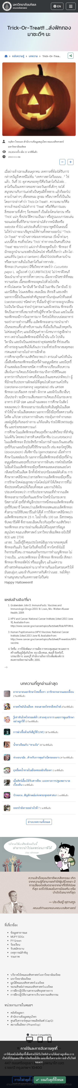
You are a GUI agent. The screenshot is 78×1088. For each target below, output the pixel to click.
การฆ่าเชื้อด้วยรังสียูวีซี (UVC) (28, 732)
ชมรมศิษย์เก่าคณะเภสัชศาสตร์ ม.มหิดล (32, 986)
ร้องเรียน (15, 944)
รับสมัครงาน (17, 948)
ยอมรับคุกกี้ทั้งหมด (51, 1080)
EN (58, 6)
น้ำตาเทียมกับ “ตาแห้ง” (26, 744)
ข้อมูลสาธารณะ (19, 932)
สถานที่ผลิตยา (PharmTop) (25, 1024)
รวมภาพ (15, 956)
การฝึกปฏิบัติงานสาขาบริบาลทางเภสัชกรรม (34, 994)
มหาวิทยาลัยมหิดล (21, 978)
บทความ (33, 56)
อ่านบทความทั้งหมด (39, 821)
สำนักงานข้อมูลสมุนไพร (23, 1016)
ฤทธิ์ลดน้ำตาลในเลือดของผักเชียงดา (32, 770)
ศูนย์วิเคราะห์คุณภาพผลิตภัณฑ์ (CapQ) (32, 1020)
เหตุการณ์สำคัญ (19, 952)
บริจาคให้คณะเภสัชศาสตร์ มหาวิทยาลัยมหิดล (35, 974)
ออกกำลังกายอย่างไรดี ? (26, 807)
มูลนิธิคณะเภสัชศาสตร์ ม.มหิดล (27, 982)
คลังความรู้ (18, 56)
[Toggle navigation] (71, 6)
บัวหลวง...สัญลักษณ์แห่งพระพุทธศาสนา (35, 795)
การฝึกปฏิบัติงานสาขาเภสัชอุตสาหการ (32, 990)
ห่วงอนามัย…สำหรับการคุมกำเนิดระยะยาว (36, 757)
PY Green (16, 940)
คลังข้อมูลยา (17, 1012)
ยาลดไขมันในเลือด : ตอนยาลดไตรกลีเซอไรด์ (37, 706)
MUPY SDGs (17, 936)
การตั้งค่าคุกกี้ (22, 1080)
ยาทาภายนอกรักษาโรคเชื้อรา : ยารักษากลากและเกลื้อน (43, 691)
